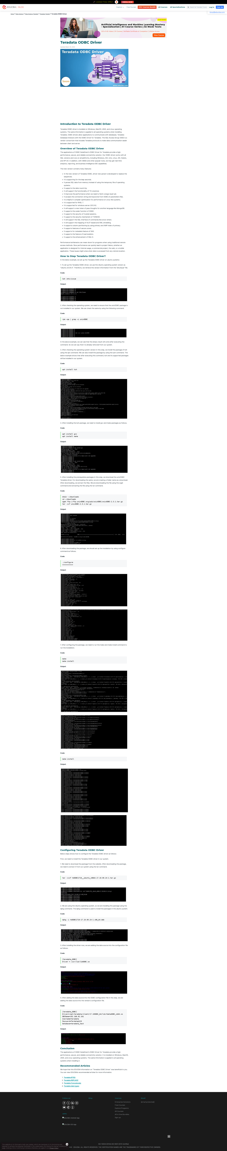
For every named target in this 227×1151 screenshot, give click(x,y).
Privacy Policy (53, 1148)
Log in (211, 7)
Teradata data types (71, 1086)
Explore (119, 7)
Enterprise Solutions (122, 1102)
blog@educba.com (217, 12)
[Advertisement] (149, 66)
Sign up (118, 1117)
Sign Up (220, 7)
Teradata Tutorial (45, 14)
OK (67, 1144)
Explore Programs (122, 1108)
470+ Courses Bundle (147, 7)
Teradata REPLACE (71, 1080)
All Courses (162, 7)
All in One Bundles (122, 1114)
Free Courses (131, 7)
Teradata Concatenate (72, 1083)
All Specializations (177, 7)
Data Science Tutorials (31, 14)
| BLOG (20, 7)
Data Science (19, 14)
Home (12, 14)
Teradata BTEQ (69, 1077)
